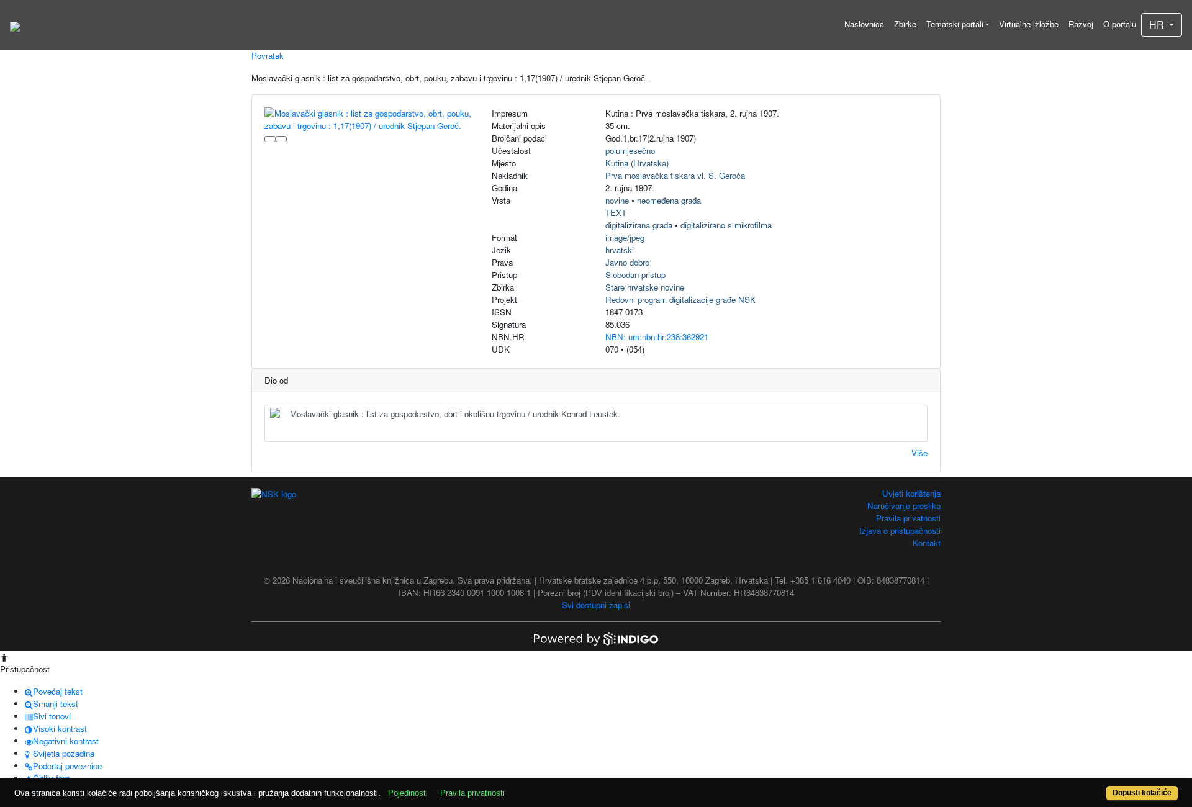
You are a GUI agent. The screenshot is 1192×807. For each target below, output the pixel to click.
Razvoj (1080, 24)
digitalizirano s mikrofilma (726, 225)
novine (617, 200)
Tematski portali (954, 24)
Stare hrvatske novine (644, 287)
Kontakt (927, 543)
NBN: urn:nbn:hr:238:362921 (656, 337)
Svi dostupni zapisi (596, 605)
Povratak (267, 55)
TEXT (615, 213)
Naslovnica (864, 24)
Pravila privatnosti (908, 518)
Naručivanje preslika (904, 506)
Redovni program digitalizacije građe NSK (680, 299)
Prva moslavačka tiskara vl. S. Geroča (675, 175)
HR (1158, 24)
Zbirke (905, 24)
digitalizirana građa (638, 225)
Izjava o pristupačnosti (900, 530)
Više (919, 453)
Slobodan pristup (635, 275)
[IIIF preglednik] (270, 139)
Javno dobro (627, 262)
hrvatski (619, 250)
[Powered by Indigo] (596, 638)
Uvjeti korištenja (911, 493)
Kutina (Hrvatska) (637, 163)
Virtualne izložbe (1029, 24)
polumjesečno (630, 150)
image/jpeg (624, 237)
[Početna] (15, 24)
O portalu (1119, 24)
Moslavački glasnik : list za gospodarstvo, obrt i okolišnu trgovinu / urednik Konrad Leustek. (455, 414)
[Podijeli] (281, 139)
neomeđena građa (669, 200)
